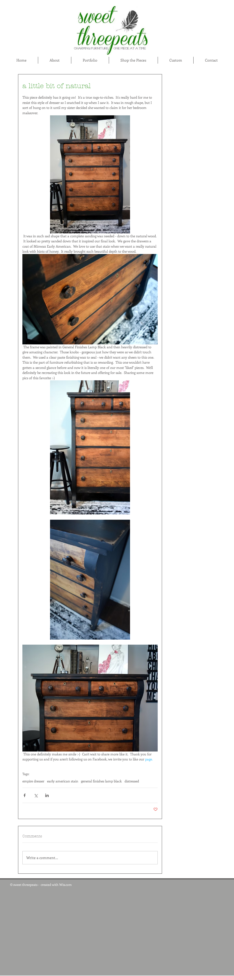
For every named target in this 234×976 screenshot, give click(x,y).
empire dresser (33, 781)
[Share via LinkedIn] (47, 795)
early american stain (62, 781)
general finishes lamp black (101, 781)
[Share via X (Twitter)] (36, 795)
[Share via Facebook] (24, 795)
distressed (132, 781)
